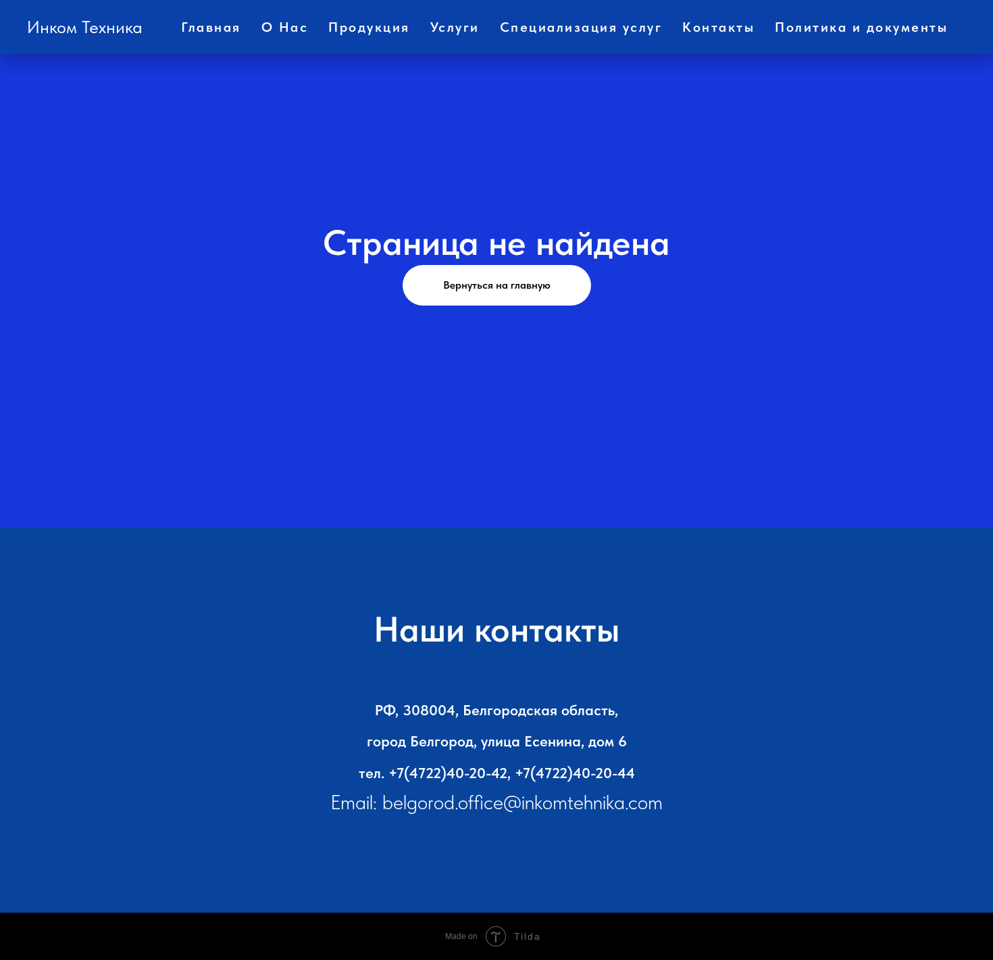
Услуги (455, 27)
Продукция (369, 27)
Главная (211, 27)
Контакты (718, 27)
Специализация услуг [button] (581, 27)
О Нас (285, 27)
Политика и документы (861, 27)
